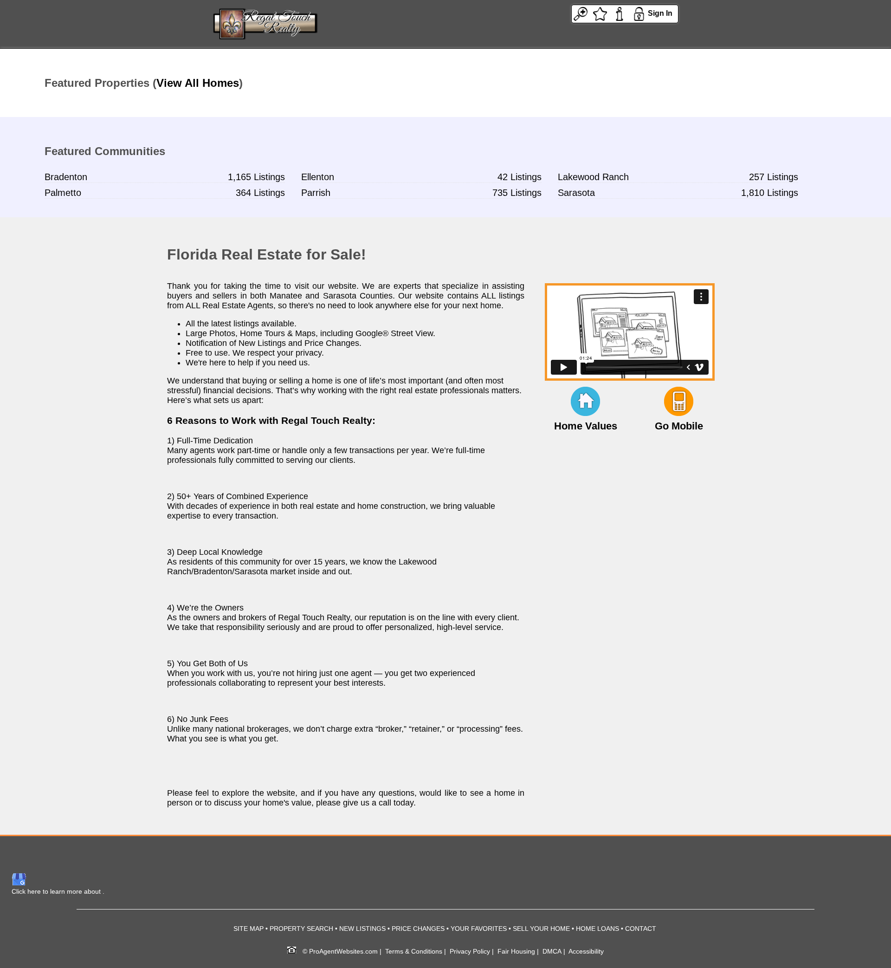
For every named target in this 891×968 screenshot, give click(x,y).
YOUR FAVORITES (479, 928)
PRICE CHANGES (418, 928)
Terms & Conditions (413, 951)
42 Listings (519, 177)
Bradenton (66, 177)
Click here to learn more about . (58, 891)
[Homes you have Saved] (600, 13)
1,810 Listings (769, 193)
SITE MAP (248, 928)
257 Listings (773, 177)
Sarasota (576, 193)
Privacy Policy (470, 951)
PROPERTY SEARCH (301, 928)
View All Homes (197, 83)
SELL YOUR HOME (541, 928)
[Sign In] (639, 13)
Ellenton (317, 177)
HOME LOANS (597, 928)
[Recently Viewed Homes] (580, 13)
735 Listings (517, 193)
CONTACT (640, 928)
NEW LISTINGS (362, 928)
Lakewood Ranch (593, 177)
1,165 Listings (256, 177)
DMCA (552, 951)
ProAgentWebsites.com (343, 951)
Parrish (315, 193)
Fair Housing (516, 951)
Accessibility (586, 951)
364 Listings (260, 193)
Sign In (660, 13)
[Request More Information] (619, 13)
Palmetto (63, 193)
